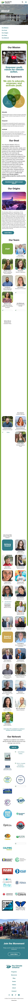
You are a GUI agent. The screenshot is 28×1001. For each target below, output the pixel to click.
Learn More (8, 232)
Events (14, 981)
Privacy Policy (14, 1000)
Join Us (14, 747)
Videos (14, 984)
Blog (14, 978)
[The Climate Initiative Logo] (6, 2)
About (14, 988)
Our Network (5, 38)
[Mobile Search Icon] (22, 2)
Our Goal (4, 30)
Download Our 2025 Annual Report (14, 182)
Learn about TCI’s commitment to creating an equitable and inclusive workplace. (14, 729)
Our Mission (5, 27)
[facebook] (12, 995)
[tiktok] (15, 995)
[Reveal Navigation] (26, 2)
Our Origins (5, 33)
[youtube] (19, 995)
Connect (14, 991)
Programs (14, 971)
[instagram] (9, 995)
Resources (14, 975)
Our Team (4, 35)
